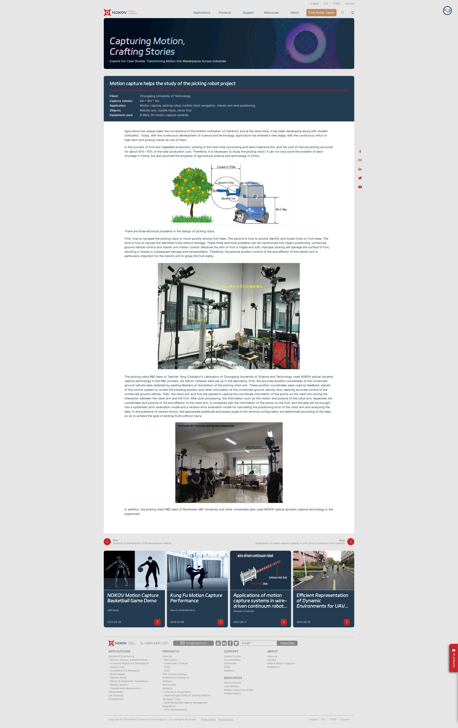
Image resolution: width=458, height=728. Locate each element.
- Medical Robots (117, 684)
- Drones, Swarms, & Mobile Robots (128, 659)
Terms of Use (225, 719)
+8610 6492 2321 (156, 643)
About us (272, 656)
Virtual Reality (115, 691)
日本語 (336, 3)
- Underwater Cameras (175, 663)
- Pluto (166, 666)
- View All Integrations (174, 709)
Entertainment (116, 699)
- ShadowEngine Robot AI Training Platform (186, 695)
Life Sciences (115, 695)
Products (225, 12)
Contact (271, 659)
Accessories (169, 684)
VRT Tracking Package (174, 674)
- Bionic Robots (116, 674)
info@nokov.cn (196, 643)
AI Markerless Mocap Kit (175, 677)
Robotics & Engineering (121, 656)
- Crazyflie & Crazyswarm (176, 691)
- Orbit (166, 670)
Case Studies (231, 686)
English (315, 3)
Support (248, 12)
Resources (271, 12)
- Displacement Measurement (124, 688)
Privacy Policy (208, 719)
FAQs (227, 666)
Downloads (230, 663)
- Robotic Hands (117, 677)
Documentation (232, 659)
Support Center (232, 656)
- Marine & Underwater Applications (128, 681)
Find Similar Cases (321, 12)
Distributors (273, 666)
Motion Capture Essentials (238, 689)
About (295, 12)
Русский (349, 3)
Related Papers (232, 693)
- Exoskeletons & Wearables (124, 670)
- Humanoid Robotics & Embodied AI (128, 663)
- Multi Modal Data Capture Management (185, 702)
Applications (201, 12)
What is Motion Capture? (281, 663)
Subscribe (287, 643)
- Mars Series (169, 659)
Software (167, 681)
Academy (229, 670)
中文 (326, 3)
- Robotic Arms (116, 666)
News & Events (232, 682)
